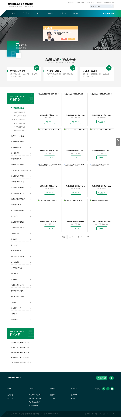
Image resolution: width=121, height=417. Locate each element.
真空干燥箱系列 (16, 153)
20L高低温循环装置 (19, 123)
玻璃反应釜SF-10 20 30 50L (76, 221)
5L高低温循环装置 (19, 130)
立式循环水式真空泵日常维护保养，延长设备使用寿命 (21, 343)
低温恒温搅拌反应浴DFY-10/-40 (101, 186)
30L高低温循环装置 (19, 119)
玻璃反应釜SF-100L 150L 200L (49, 221)
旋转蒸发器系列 (16, 159)
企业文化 (10, 398)
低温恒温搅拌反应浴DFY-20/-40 (49, 115)
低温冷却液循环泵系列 (18, 199)
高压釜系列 (14, 239)
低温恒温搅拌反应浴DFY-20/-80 (75, 115)
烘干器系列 (14, 245)
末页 (88, 237)
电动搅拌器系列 (16, 204)
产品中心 (38, 13)
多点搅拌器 (14, 279)
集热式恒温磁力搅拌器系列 (19, 170)
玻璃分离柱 (90, 2)
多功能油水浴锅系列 (17, 210)
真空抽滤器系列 (16, 262)
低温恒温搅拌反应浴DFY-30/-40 (49, 150)
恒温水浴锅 (14, 314)
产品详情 (48, 122)
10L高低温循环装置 (19, 127)
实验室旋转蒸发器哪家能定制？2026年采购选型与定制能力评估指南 (21, 352)
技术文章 (63, 13)
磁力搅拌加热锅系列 (17, 176)
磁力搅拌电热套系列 (17, 222)
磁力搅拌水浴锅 (16, 308)
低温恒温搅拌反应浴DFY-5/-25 (75, 186)
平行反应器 (14, 302)
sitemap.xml (110, 414)
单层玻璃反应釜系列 (17, 141)
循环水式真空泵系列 (17, 164)
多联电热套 (14, 273)
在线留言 (74, 398)
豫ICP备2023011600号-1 (53, 414)
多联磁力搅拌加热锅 (17, 285)
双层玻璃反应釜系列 (17, 187)
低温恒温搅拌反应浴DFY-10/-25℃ (49, 186)
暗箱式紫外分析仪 (16, 268)
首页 (13, 13)
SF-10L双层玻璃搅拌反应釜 (102, 221)
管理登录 (102, 414)
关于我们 (26, 13)
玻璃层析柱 (99, 2)
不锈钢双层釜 (15, 233)
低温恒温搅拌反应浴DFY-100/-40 (101, 115)
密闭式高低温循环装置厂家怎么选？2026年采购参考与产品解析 (21, 362)
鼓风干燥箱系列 (16, 147)
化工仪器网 (95, 414)
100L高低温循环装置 (20, 116)
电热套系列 (14, 216)
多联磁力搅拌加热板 (17, 291)
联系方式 (74, 395)
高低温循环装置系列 (17, 108)
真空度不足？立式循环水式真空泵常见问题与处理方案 (21, 347)
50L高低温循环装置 (19, 112)
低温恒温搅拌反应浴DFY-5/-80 (75, 150)
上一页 (71, 237)
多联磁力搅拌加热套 (17, 296)
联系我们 (75, 13)
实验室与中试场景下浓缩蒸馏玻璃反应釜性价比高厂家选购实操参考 (21, 357)
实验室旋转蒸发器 (80, 2)
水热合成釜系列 (16, 250)
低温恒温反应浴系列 (17, 136)
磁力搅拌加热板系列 (17, 182)
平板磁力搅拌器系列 (17, 227)
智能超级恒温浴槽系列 (18, 256)
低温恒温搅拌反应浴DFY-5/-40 (101, 150)
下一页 (80, 237)
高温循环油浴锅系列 (17, 193)
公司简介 (10, 395)
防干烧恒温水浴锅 (109, 2)
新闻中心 (51, 13)
